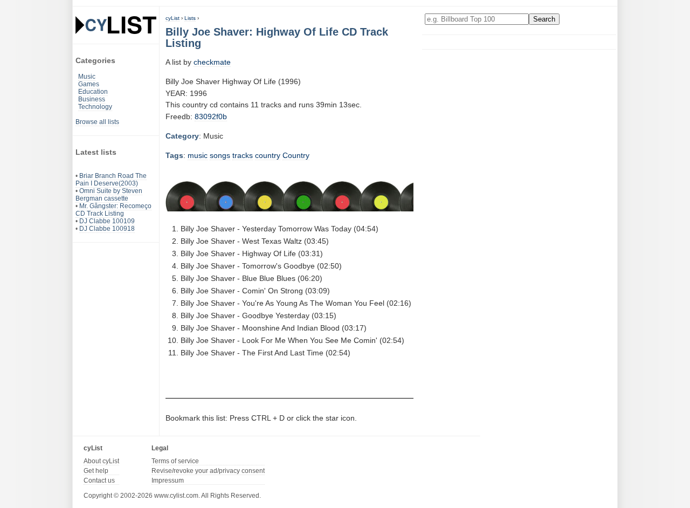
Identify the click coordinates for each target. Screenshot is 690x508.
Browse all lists (97, 122)
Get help (96, 471)
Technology (95, 107)
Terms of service (175, 461)
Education (93, 91)
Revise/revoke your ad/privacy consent (208, 471)
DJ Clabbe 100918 (107, 228)
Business (91, 99)
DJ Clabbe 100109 (107, 221)
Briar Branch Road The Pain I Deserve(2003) (111, 179)
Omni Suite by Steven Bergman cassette (108, 194)
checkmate (212, 62)
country (267, 155)
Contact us (99, 480)
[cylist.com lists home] (115, 25)
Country (295, 155)
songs (220, 155)
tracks (242, 155)
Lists (190, 18)
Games (88, 84)
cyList (172, 18)
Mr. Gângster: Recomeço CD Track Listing (113, 209)
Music (86, 76)
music (198, 155)
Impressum (167, 480)
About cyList (101, 461)
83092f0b (211, 116)
